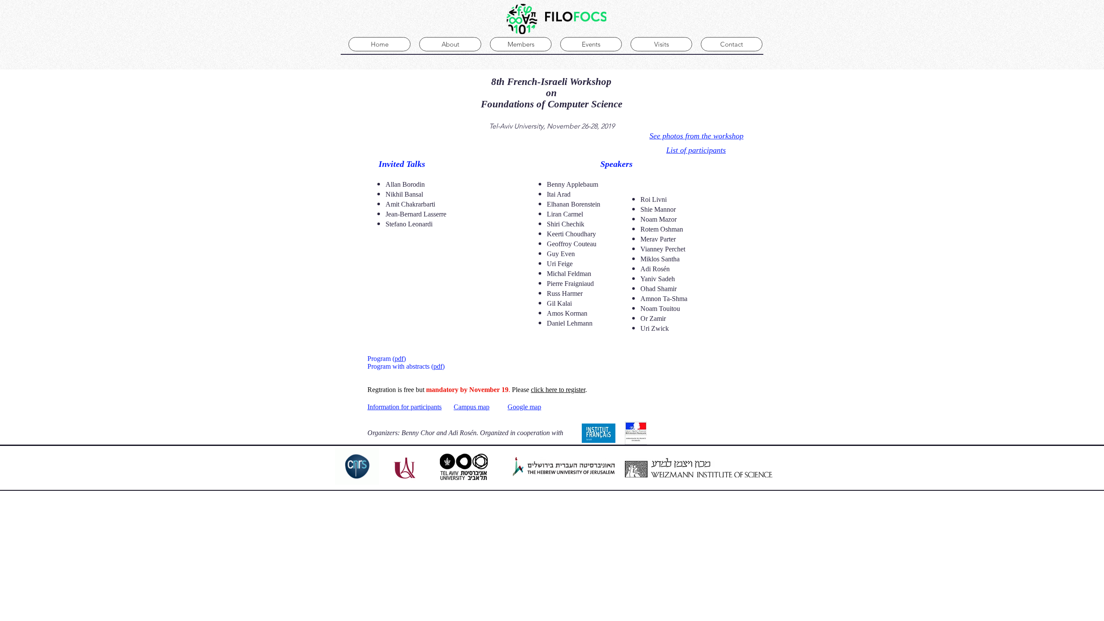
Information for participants (404, 407)
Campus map (471, 407)
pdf (399, 358)
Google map (524, 407)
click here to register (558, 389)
